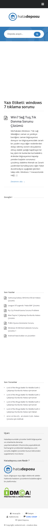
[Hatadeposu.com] (24, 17)
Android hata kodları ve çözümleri (21, 335)
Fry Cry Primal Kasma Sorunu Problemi (23, 310)
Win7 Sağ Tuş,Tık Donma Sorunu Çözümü (23, 121)
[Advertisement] (24, 68)
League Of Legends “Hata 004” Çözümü (24, 305)
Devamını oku (18, 181)
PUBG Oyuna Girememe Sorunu (21, 323)
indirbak (20, 419)
